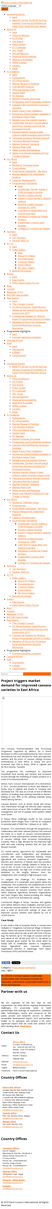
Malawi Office (9, 1121)
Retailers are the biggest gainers (29, 119)
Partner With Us (20, 240)
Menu (4, 9)
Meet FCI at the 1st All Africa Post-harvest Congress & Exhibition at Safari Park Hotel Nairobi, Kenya (29, 23)
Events (10, 273)
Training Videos (26, 261)
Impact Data (18, 92)
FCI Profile (17, 38)
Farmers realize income (30, 195)
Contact (11, 289)
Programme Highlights (23, 967)
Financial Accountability (24, 56)
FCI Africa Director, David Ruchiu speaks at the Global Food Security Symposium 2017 (30, 310)
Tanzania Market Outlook (25, 141)
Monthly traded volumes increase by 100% (30, 206)
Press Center (19, 44)
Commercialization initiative (26, 337)
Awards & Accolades (22, 59)
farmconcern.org (20, 1061)
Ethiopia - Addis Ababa (14, 1180)
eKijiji (15, 68)
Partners (11, 231)
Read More (25, 1026)
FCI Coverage (19, 47)
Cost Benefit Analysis (23, 86)
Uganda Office (10, 1113)
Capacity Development (23, 180)
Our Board (17, 41)
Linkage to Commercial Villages (34, 228)
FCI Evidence (13, 71)
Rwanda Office (10, 1171)
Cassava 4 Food (15, 340)
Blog (9, 285)
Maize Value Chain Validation (27, 110)
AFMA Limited (19, 62)
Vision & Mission (20, 35)
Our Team (17, 50)
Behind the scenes (21, 270)
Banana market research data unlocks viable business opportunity (31, 134)
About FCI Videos (26, 255)
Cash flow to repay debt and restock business (32, 212)
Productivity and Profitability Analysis (31, 101)
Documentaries (26, 258)
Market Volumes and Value (26, 98)
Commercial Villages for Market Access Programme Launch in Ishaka (31, 318)
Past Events (18, 279)
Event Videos (24, 264)
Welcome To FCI (15, 292)
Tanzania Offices (11, 1148)
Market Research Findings (25, 83)
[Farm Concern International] (16, 2)
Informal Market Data (23, 89)
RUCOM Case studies (17, 295)
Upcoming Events (16, 14)
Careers (16, 65)
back (14, 17)
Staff (9, 343)
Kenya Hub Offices (12, 1087)
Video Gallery (19, 249)
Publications (18, 77)
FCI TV (10, 243)
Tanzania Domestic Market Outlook (30, 138)
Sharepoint (18, 349)
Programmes (19, 168)
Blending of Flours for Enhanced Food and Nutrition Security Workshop (29, 325)
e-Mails (16, 352)
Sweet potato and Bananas (26, 150)
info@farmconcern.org (23, 1064)
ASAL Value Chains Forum (25, 282)
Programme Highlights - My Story (29, 171)
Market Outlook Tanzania (25, 144)
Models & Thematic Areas (25, 165)
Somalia (7, 1186)
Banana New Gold (21, 147)
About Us (11, 29)
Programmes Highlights (24, 183)
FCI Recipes (18, 95)
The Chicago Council (22, 304)
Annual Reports (20, 53)
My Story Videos (26, 267)
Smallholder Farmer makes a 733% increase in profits (32, 191)
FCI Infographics (20, 80)
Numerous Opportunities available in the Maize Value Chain (31, 115)
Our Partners (19, 237)
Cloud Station (19, 355)
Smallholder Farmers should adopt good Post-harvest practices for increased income (30, 126)
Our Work (12, 159)
